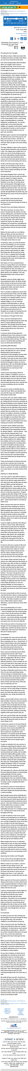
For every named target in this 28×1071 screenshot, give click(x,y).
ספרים (14, 5)
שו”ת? (5, 3)
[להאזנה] (25, 38)
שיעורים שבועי (7, 5)
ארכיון (19, 5)
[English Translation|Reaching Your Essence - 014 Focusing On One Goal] (11, 38)
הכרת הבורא (20, 1009)
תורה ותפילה (7, 1011)
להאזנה (5, 18)
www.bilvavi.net (14, 1)
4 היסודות (7, 1010)
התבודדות (20, 1010)
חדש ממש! (11, 3)
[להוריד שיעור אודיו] (22, 38)
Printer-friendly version (24, 46)
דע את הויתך (3, 9)
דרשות (20, 1011)
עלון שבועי (18, 3)
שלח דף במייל (18, 45)
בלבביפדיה (21, 1014)
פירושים (7, 1013)
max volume (25, 18)
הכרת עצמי (7, 1009)
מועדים (21, 1013)
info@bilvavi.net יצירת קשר (14, 1018)
